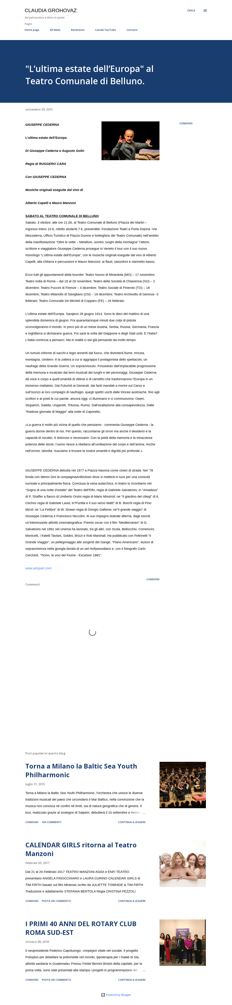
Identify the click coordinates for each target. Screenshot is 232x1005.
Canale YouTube (105, 30)
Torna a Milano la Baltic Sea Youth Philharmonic (81, 770)
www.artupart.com (38, 568)
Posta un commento (56, 901)
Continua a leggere (132, 822)
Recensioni (77, 30)
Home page (32, 30)
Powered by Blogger (118, 994)
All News (55, 30)
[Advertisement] (86, 706)
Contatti (132, 30)
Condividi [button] (185, 123)
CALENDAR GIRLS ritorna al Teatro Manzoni (81, 849)
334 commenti (51, 822)
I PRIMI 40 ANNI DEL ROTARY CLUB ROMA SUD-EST (80, 928)
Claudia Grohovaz (51, 10)
